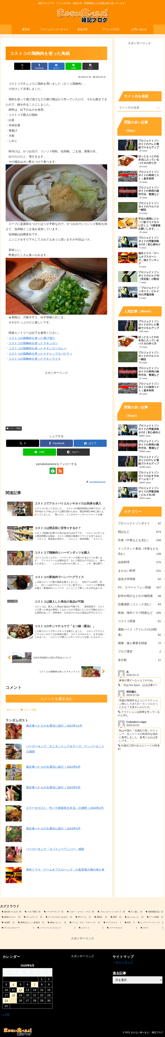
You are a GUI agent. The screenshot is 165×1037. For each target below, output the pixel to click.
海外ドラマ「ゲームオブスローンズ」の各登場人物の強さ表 (65, 869)
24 (6, 1000)
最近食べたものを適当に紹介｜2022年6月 (53, 766)
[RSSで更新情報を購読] (60, 471)
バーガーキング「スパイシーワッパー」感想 (55, 849)
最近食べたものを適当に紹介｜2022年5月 (53, 787)
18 (13, 995)
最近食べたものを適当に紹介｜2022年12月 (54, 725)
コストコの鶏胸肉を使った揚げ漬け (32, 338)
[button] (90, 66)
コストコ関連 (15, 428)
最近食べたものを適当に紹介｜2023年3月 (53, 828)
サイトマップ (124, 962)
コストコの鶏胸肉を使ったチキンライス (35, 358)
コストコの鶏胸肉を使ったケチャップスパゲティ (40, 353)
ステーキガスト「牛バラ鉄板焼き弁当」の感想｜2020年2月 (65, 808)
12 (20, 990)
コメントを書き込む (56, 699)
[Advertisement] (56, 397)
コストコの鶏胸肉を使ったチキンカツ (33, 343)
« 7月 (6, 1014)
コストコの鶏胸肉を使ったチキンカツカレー (38, 348)
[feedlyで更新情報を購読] (52, 471)
